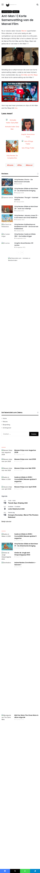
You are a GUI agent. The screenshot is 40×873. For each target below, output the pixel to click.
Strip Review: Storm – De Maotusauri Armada (23, 181)
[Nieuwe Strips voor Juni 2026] (7, 462)
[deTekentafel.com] (11, 4)
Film (20, 165)
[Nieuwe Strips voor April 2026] (7, 489)
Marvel (23, 31)
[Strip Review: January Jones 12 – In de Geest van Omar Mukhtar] (7, 218)
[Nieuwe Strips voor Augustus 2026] (7, 453)
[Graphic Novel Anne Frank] (28, 130)
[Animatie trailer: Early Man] (12, 123)
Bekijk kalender (6, 521)
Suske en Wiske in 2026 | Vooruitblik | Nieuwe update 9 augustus (25, 479)
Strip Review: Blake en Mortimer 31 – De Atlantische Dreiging (26, 190)
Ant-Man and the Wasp (29, 75)
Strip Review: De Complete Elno (12, 157)
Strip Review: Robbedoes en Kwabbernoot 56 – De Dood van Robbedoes (26, 226)
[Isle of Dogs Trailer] (28, 144)
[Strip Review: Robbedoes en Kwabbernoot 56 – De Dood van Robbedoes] (7, 227)
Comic (10, 165)
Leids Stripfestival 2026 (16, 509)
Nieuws (15, 12)
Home (5, 418)
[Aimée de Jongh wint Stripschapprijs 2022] (7, 556)
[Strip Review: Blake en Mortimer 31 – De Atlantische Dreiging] (7, 191)
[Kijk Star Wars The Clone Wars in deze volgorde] (7, 789)
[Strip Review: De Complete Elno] (12, 152)
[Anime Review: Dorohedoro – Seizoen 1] (7, 637)
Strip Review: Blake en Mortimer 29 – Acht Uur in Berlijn (26, 207)
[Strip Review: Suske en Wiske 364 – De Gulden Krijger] (7, 237)
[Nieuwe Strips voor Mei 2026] (7, 471)
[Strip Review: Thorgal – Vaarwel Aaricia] (7, 200)
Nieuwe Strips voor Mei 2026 (24, 468)
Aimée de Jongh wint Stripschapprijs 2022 (22, 554)
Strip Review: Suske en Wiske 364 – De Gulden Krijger (25, 235)
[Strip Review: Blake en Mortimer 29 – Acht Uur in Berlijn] (7, 209)
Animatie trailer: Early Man (12, 128)
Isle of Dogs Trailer (28, 148)
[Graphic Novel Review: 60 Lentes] (7, 246)
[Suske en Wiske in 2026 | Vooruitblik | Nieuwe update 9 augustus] (7, 480)
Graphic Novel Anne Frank (28, 135)
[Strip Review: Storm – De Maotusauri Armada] (7, 182)
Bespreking (6, 424)
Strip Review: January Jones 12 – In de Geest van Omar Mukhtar (26, 216)
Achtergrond (7, 12)
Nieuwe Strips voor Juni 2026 (25, 459)
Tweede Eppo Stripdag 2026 (18, 503)
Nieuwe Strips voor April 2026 (25, 487)
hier (16, 108)
